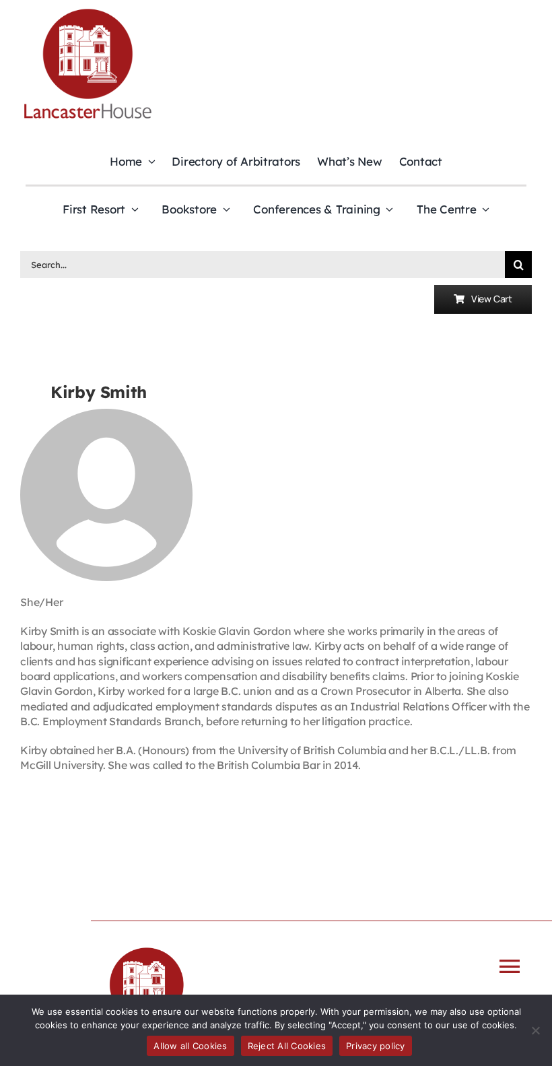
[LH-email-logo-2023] (87, 11)
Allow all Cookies (190, 1045)
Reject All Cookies (287, 1045)
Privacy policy (375, 1045)
